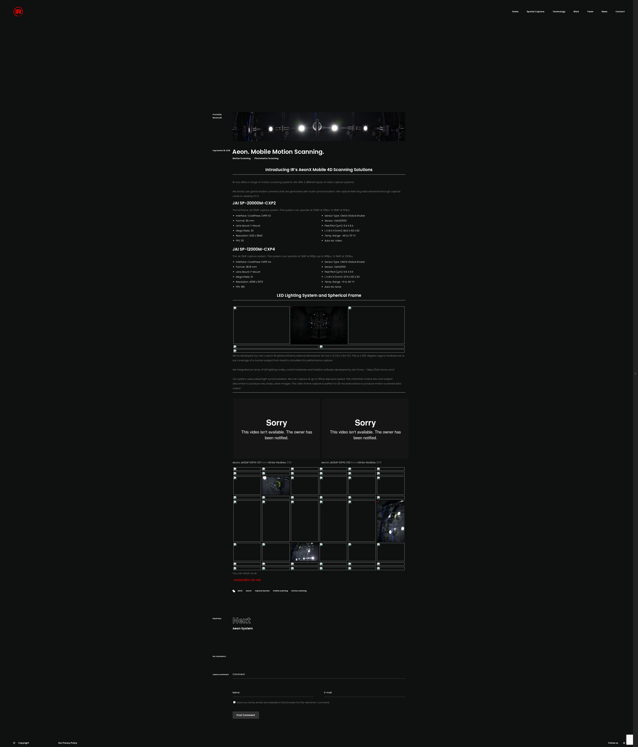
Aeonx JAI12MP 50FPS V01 (247, 462)
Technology (559, 11)
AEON (240, 591)
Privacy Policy (69, 743)
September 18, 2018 (221, 150)
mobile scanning (280, 591)
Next (242, 620)
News (604, 11)
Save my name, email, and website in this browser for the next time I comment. (283, 702)
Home (515, 11)
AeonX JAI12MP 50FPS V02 (335, 462)
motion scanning (299, 591)
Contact (620, 11)
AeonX (249, 591)
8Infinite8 (217, 118)
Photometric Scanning (266, 158)
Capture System (262, 591)
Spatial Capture (535, 11)
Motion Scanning (242, 158)
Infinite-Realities (277, 462)
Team (590, 11)
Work (576, 11)
